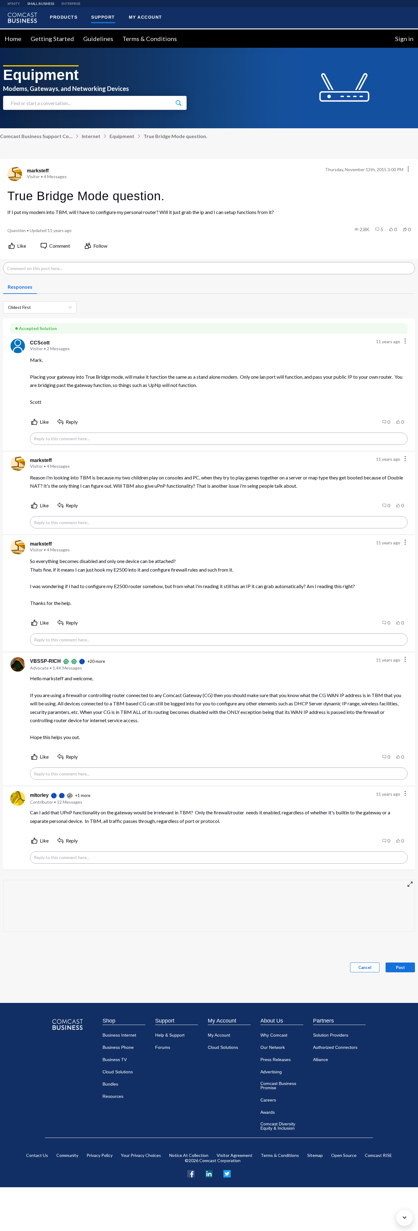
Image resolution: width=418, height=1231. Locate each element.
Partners (323, 1020)
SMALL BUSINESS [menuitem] (40, 4)
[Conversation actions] (408, 169)
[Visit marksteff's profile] (14, 174)
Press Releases (275, 1059)
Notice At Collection (188, 1155)
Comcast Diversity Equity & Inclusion (277, 1126)
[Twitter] (227, 1173)
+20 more (96, 661)
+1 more (82, 795)
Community (67, 1155)
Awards (267, 1112)
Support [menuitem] (103, 17)
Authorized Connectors (335, 1047)
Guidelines (98, 38)
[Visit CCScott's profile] (17, 346)
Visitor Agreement (234, 1155)
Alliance (320, 1059)
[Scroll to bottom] (404, 1217)
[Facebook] (191, 1173)
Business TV (115, 1059)
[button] (362, 229)
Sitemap (315, 1155)
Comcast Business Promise (278, 1085)
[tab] (20, 287)
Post (400, 967)
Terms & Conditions (149, 38)
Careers (268, 1100)
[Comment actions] (405, 341)
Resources (113, 1096)
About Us (271, 1020)
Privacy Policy (100, 1155)
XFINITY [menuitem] (13, 4)
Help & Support (170, 1035)
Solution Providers (330, 1035)
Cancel (364, 967)
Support (164, 1020)
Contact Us (37, 1155)
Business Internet (119, 1035)
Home (13, 38)
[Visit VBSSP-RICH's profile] (17, 664)
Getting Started (52, 38)
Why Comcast (273, 1035)
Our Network (272, 1047)
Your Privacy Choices (141, 1155)
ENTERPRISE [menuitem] (71, 4)
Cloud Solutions (118, 1072)
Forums (162, 1047)
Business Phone (118, 1047)
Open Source (343, 1155)
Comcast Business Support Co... (36, 136)
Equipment (122, 136)
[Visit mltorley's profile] (17, 798)
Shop (109, 1020)
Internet (91, 136)
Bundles (110, 1084)
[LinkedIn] (209, 1173)
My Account (222, 1020)
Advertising (271, 1072)
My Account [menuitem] (145, 17)
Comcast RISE (378, 1155)
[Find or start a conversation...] (178, 103)
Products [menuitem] (63, 17)
